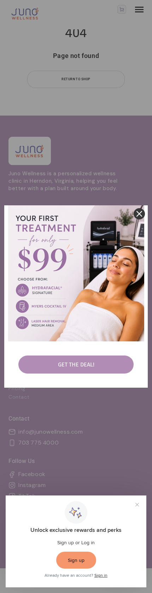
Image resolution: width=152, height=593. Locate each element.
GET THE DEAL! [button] (76, 364)
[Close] (139, 213)
